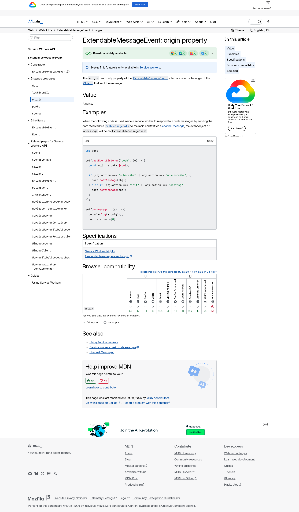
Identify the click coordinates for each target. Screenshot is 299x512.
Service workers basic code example (113, 347)
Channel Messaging (102, 352)
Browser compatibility (240, 65)
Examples (233, 54)
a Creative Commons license (177, 505)
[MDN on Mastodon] (49, 473)
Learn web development (239, 459)
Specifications (236, 59)
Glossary (229, 478)
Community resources (188, 459)
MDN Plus (131, 478)
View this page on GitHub (101, 403)
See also (232, 71)
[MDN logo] (35, 446)
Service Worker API (41, 49)
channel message (173, 126)
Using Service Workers (104, 342)
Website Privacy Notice (69, 498)
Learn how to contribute (101, 387)
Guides (228, 465)
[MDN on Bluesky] (36, 473)
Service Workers (149, 67)
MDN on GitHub (184, 478)
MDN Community (185, 453)
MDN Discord (182, 472)
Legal (123, 498)
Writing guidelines (185, 465)
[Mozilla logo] (39, 497)
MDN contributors (157, 398)
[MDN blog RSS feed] (55, 473)
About (128, 453)
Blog (213, 21)
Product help (133, 484)
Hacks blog (231, 484)
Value (230, 48)
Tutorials (229, 472)
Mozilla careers (134, 465)
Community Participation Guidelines (154, 498)
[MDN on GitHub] (30, 473)
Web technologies (235, 453)
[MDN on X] (42, 473)
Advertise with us (135, 472)
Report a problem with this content (145, 403)
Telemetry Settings (102, 498)
